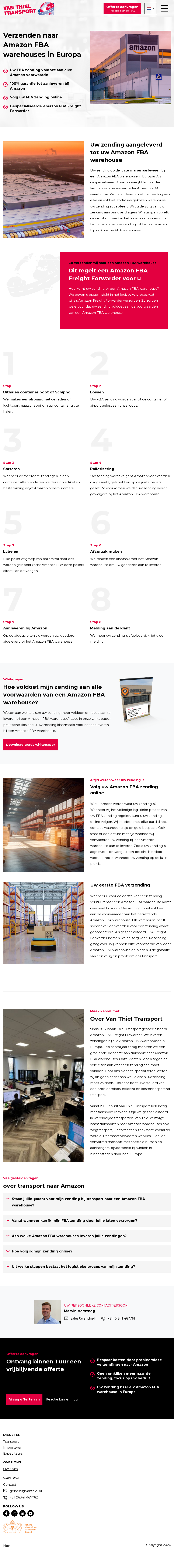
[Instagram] (14, 1513)
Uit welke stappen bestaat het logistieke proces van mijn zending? (73, 1267)
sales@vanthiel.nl (84, 1318)
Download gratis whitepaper (30, 745)
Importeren (12, 1447)
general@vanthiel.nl (26, 1491)
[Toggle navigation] (165, 8)
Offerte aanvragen (122, 8)
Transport (11, 1441)
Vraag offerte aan (24, 1399)
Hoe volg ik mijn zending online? (42, 1251)
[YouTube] (30, 1513)
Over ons (10, 1469)
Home (8, 1546)
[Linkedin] (22, 1513)
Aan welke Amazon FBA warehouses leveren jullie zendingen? (69, 1236)
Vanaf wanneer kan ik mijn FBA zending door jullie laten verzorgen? (74, 1221)
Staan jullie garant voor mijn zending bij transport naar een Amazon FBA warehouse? (78, 1202)
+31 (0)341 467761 (121, 1318)
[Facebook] (6, 1513)
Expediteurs (12, 1453)
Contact (9, 1484)
